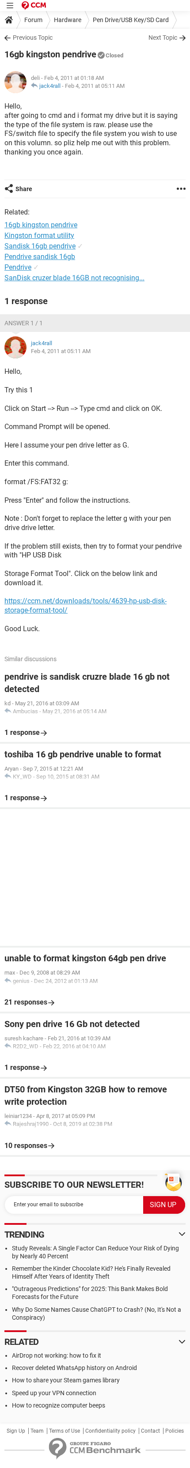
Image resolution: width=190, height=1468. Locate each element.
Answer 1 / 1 (23, 323)
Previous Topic (33, 37)
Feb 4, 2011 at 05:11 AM (95, 86)
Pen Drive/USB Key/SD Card (131, 19)
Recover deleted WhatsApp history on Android (74, 1367)
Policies (174, 1431)
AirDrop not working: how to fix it (56, 1355)
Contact (150, 1431)
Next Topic (162, 37)
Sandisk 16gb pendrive (40, 246)
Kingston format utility (39, 235)
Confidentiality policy (110, 1431)
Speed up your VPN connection (54, 1392)
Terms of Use (64, 1431)
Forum (33, 19)
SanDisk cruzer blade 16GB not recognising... (74, 278)
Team (37, 1431)
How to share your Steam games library (66, 1380)
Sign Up (16, 1431)
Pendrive (17, 267)
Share (23, 188)
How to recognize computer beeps (58, 1405)
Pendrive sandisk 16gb (39, 256)
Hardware (67, 19)
